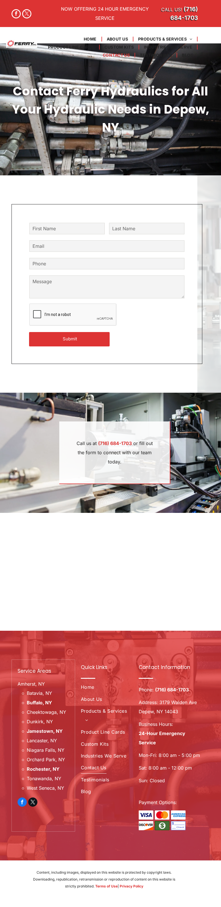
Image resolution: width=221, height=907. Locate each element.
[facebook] (16, 14)
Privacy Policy (131, 886)
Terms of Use (106, 886)
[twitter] (26, 14)
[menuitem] (90, 39)
